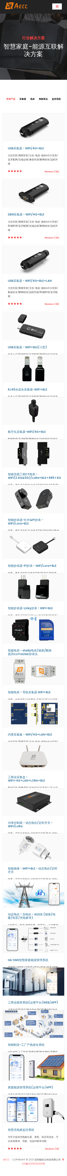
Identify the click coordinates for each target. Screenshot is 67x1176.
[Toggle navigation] (57, 6)
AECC (6, 1159)
